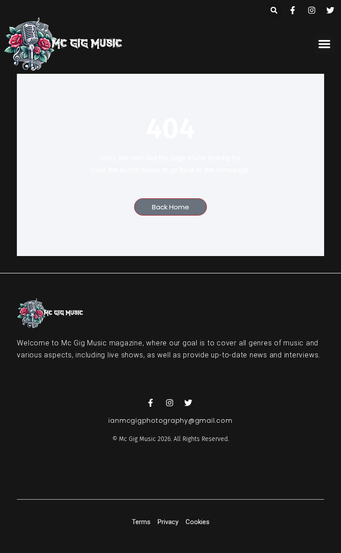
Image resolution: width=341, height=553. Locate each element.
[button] (274, 10)
